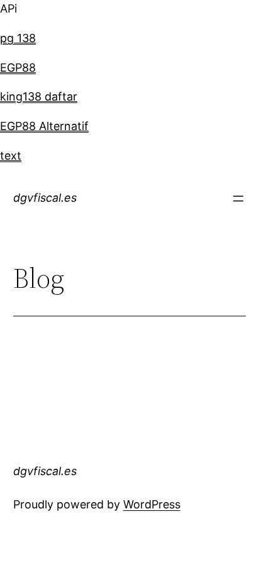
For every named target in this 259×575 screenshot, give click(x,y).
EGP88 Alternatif (44, 126)
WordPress (151, 504)
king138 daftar (38, 96)
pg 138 (18, 38)
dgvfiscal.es (45, 197)
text (10, 155)
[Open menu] (238, 198)
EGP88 (18, 67)
